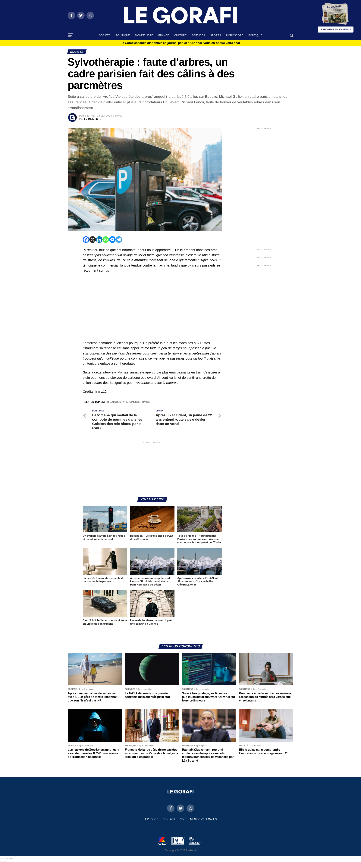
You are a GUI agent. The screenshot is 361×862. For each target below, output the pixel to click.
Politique (123, 35)
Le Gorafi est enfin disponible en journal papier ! (181, 43)
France (163, 35)
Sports (215, 35)
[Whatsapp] (105, 239)
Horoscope (234, 35)
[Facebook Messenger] (112, 239)
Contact (169, 819)
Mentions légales (203, 819)
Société (104, 35)
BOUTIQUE (255, 35)
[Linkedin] (99, 239)
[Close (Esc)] (1, 858)
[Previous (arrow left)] (1, 861)
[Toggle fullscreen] (9, 858)
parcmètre (132, 402)
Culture (180, 35)
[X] (92, 239)
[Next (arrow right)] (5, 861)
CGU (183, 819)
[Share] (5, 858)
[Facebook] (86, 239)
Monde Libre (144, 35)
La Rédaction (92, 119)
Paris (146, 402)
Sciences (198, 35)
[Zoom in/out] (12, 858)
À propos (151, 819)
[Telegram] (119, 239)
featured (114, 402)
